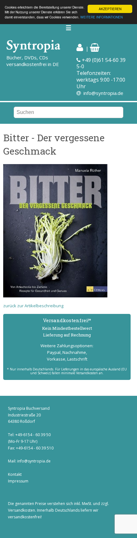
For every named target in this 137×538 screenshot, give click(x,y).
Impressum (18, 481)
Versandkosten (21, 510)
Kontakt (15, 474)
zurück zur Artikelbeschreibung (33, 306)
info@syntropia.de (103, 93)
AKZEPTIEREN (110, 8)
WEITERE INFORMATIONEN (101, 17)
